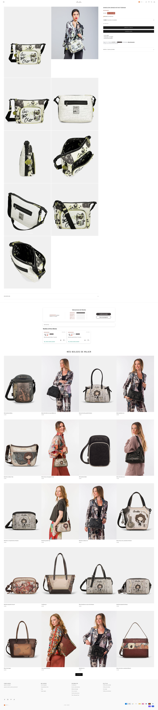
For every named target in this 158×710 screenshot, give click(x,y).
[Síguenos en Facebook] (4, 699)
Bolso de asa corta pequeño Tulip (47, 477)
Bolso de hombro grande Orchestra (85, 413)
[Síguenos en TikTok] (14, 699)
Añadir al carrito (128, 27)
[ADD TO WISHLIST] (40, 484)
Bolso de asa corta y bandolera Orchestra (124, 540)
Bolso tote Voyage (7, 668)
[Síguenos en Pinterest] (11, 699)
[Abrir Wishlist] (149, 2)
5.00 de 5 (57, 315)
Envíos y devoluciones (76, 687)
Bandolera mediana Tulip (8, 477)
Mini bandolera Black (83, 477)
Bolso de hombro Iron (121, 477)
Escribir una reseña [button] (104, 314)
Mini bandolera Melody (8, 413)
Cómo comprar (74, 691)
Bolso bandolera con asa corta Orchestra (86, 604)
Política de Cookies (106, 687)
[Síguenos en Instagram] (7, 699)
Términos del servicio (75, 693)
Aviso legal (105, 689)
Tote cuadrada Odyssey (45, 668)
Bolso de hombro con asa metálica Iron (48, 413)
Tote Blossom (44, 604)
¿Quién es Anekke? (7, 685)
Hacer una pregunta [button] (103, 317)
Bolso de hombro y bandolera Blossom (124, 668)
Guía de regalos (44, 685)
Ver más (79, 674)
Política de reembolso (107, 691)
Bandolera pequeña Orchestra (122, 604)
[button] (106, 10)
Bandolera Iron (82, 668)
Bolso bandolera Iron (120, 413)
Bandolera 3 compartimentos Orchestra (11, 540)
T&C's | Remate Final (75, 695)
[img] (46, 332)
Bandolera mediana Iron (83, 540)
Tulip (42, 689)
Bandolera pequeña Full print (9, 604)
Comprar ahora (128, 31)
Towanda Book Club (44, 687)
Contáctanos (74, 685)
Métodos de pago (75, 689)
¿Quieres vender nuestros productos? (11, 687)
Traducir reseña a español (50, 341)
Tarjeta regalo (43, 691)
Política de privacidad (107, 685)
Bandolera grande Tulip (45, 540)
